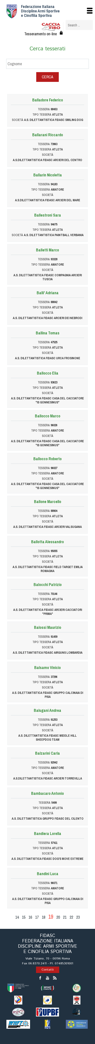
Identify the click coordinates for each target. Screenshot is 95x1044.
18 (43, 917)
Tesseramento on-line (40, 34)
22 (71, 917)
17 (37, 917)
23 (78, 917)
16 (30, 917)
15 (23, 917)
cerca (47, 77)
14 (17, 917)
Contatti (48, 969)
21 (64, 917)
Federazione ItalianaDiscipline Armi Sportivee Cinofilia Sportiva (40, 11)
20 (58, 917)
